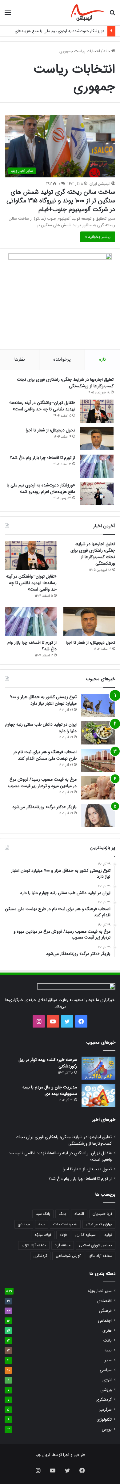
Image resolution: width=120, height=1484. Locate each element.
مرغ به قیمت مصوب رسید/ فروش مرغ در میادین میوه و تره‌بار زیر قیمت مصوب (42, 782)
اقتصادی (104, 1301)
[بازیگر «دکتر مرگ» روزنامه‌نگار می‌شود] (98, 815)
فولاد (63, 1235)
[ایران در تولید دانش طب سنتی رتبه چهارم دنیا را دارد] (98, 732)
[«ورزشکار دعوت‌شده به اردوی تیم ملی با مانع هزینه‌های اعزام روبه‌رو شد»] (97, 493)
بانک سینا (43, 1214)
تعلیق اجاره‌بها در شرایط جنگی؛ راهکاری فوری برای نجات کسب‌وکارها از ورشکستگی (65, 382)
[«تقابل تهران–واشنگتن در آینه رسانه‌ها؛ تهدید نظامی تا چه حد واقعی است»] (97, 411)
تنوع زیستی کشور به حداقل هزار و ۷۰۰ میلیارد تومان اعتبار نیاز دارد (43, 700)
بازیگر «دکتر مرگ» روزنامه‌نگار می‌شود (44, 806)
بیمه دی (24, 1224)
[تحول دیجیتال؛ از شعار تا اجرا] (97, 438)
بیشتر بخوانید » (97, 237)
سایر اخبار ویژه (100, 1291)
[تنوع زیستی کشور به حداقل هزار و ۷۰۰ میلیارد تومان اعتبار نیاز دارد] (98, 705)
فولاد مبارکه (42, 1235)
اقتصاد (79, 1214)
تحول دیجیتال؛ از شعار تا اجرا (50, 430)
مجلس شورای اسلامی (95, 1245)
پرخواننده (62, 359)
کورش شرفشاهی (68, 1256)
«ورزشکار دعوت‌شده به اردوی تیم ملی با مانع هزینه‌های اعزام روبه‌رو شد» (41, 488)
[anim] (88, 12)
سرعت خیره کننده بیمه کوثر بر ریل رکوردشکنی (47, 1063)
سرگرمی (105, 1409)
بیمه (41, 1224)
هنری (107, 1330)
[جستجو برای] (112, 15)
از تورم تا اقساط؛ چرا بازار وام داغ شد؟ (42, 457)
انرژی (107, 1380)
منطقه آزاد (62, 1245)
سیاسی (106, 1370)
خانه (107, 51)
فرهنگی (105, 1311)
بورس (107, 1429)
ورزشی (106, 1390)
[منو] (8, 15)
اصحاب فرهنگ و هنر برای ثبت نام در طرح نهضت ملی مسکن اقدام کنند (45, 755)
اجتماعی (105, 1320)
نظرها (19, 359)
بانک (62, 1214)
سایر (108, 1360)
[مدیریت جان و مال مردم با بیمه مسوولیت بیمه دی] (98, 1095)
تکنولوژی (104, 1419)
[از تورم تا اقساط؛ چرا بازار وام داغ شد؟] (97, 466)
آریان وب (42, 1455)
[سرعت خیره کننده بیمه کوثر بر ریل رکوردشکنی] (98, 1068)
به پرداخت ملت (65, 1224)
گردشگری (40, 1256)
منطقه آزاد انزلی (34, 1245)
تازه (102, 359)
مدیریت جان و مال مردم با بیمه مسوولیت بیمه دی (49, 1090)
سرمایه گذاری (85, 1235)
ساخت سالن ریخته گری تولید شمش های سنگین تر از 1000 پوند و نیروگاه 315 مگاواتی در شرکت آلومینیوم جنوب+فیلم (60, 200)
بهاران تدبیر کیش (99, 1224)
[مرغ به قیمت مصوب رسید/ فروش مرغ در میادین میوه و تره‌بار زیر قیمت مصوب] (98, 787)
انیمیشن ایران (100, 184)
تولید (108, 1235)
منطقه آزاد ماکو (100, 1256)
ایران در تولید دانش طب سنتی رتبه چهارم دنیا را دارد (41, 727)
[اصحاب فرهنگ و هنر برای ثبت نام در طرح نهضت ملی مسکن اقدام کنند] (98, 760)
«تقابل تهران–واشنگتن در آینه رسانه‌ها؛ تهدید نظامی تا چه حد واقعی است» (42, 406)
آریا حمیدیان (102, 1214)
